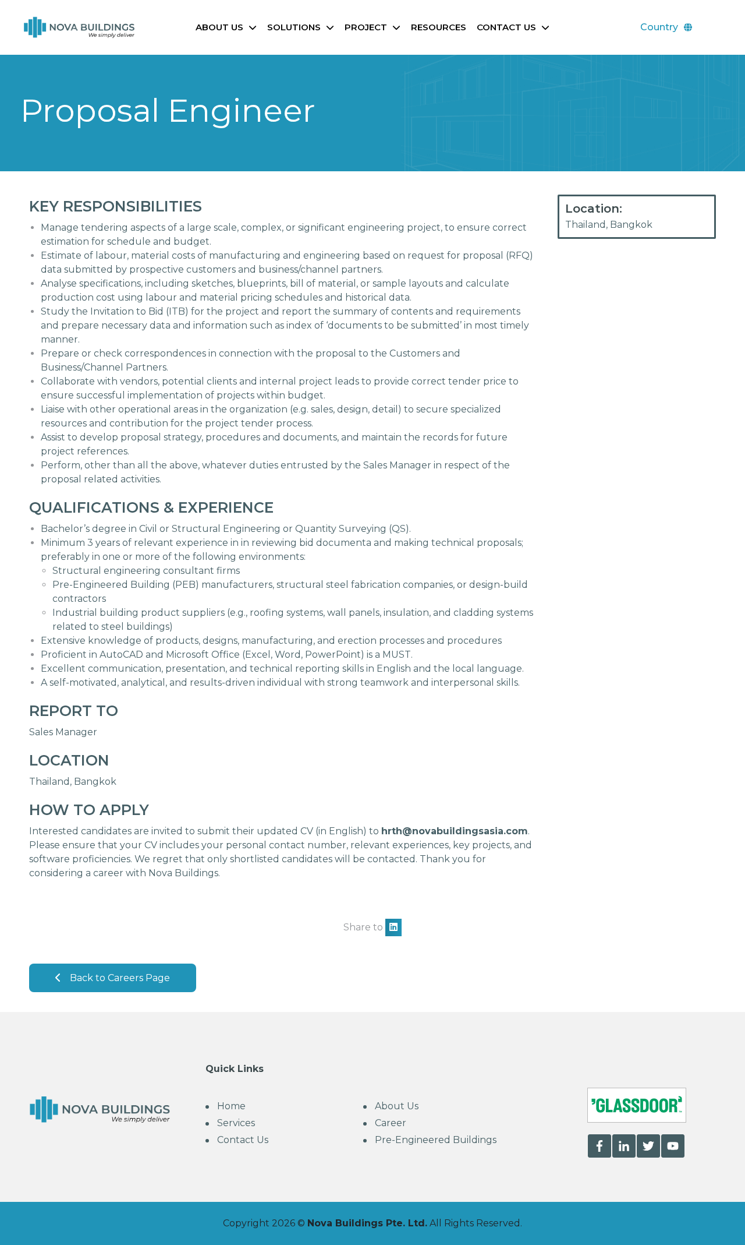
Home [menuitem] (231, 1106)
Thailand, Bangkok (608, 224)
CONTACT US (506, 27)
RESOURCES (438, 27)
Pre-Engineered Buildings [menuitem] (435, 1139)
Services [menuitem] (236, 1122)
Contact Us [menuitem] (242, 1139)
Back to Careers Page (120, 977)
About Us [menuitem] (396, 1106)
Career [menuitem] (390, 1122)
